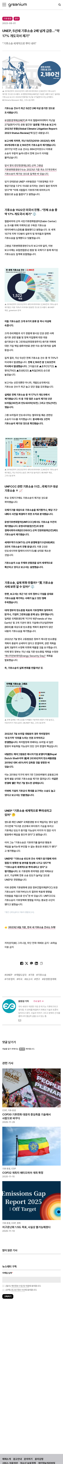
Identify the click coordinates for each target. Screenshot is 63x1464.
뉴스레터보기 (45, 740)
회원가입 (18, 740)
